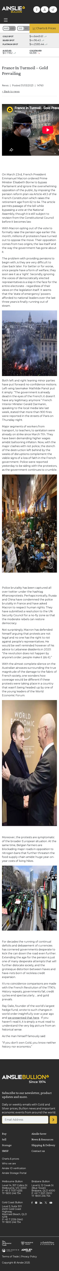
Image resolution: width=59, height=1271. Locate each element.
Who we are (9, 1163)
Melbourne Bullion (12, 1181)
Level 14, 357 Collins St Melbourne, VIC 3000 (14, 1186)
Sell (4, 1139)
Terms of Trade (10, 1256)
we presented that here (23, 1017)
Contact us (38, 1151)
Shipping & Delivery (43, 1145)
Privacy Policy (29, 1256)
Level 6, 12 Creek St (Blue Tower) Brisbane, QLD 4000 (43, 1188)
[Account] (44, 9)
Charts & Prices (46, 28)
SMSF (5, 1151)
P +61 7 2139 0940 (12, 1219)
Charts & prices (10, 1158)
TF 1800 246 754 (11, 1193)
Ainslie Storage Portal (14, 1173)
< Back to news (11, 91)
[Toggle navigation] (6, 20)
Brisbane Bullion (40, 1181)
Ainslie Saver (38, 1133)
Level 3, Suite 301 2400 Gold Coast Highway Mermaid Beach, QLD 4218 (14, 1211)
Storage (6, 1145)
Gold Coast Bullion (12, 1202)
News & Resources (42, 1139)
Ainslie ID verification (14, 1168)
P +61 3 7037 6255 (12, 1190)
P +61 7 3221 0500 (41, 1193)
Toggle (9, 28)
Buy (4, 1133)
